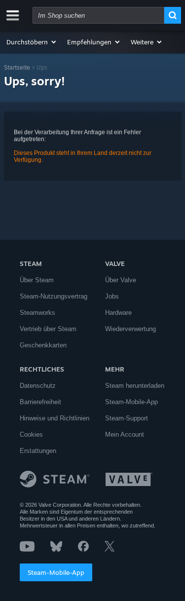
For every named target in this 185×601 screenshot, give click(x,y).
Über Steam (37, 280)
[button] (31, 42)
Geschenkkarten (43, 345)
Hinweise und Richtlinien (54, 418)
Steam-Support (126, 418)
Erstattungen (38, 450)
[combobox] (98, 15)
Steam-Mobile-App (56, 572)
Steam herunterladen (134, 385)
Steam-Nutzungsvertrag (53, 296)
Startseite (17, 67)
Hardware (118, 312)
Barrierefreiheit (40, 402)
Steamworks (37, 312)
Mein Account (124, 434)
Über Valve (120, 280)
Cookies (31, 434)
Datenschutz (38, 385)
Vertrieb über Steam (48, 329)
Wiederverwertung (130, 329)
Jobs (112, 296)
